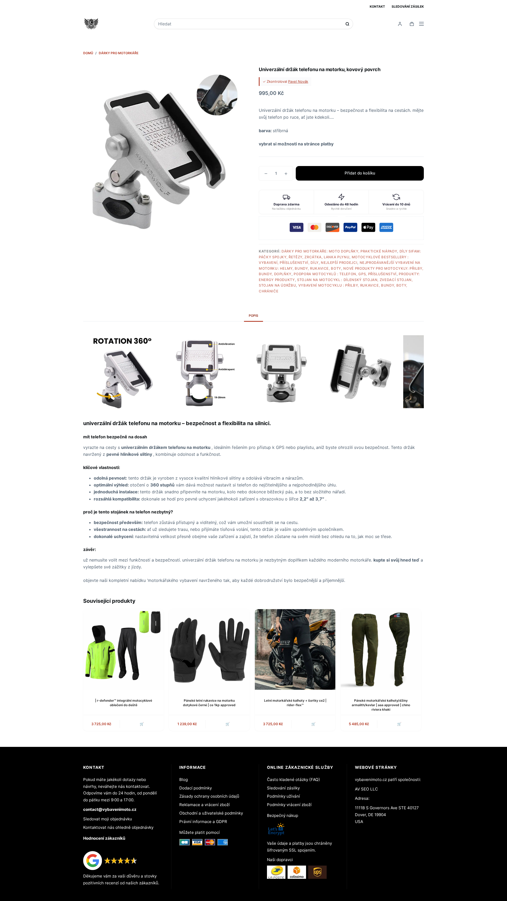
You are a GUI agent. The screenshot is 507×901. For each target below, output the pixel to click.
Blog (183, 779)
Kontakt (377, 6)
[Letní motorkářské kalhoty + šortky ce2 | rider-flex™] (295, 649)
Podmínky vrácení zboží (289, 804)
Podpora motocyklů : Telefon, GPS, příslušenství (345, 274)
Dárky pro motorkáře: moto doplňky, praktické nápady (339, 251)
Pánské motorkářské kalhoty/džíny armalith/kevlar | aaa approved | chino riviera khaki (381, 704)
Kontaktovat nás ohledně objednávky (118, 827)
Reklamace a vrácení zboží (204, 804)
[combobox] (250, 23)
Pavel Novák (298, 81)
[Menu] (421, 23)
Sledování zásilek (408, 6)
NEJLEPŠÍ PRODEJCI (339, 262)
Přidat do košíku (360, 173)
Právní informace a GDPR (203, 821)
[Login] (400, 24)
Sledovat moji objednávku (107, 818)
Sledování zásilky (283, 787)
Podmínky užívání (283, 796)
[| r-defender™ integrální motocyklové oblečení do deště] (123, 649)
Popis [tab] (253, 316)
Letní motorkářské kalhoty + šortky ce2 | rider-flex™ (295, 702)
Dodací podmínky (195, 787)
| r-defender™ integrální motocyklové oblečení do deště (123, 702)
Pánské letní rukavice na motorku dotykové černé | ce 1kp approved (209, 702)
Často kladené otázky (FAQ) (293, 779)
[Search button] (347, 24)
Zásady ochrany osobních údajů (209, 796)
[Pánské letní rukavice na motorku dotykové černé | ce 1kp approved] (209, 649)
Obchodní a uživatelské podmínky (211, 813)
